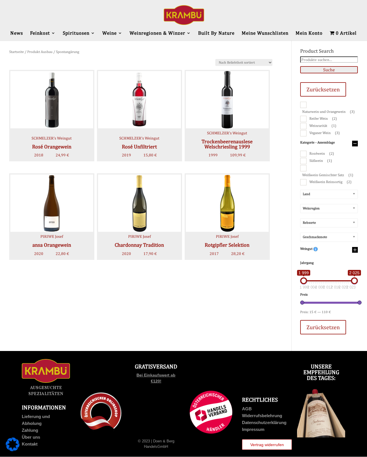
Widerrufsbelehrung (262, 415)
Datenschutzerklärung (264, 422)
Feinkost (40, 33)
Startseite (16, 52)
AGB (247, 408)
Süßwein (320, 160)
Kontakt (30, 444)
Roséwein (321, 153)
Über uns (31, 437)
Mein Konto (309, 33)
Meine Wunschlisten (265, 33)
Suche (329, 69)
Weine (109, 33)
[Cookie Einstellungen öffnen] (12, 450)
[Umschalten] (355, 144)
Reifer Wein (323, 118)
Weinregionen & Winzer (157, 33)
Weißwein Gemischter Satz (327, 175)
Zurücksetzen (323, 89)
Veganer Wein (324, 133)
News (16, 33)
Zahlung (30, 430)
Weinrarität (322, 125)
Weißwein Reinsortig (330, 182)
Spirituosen (76, 33)
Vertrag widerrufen (267, 444)
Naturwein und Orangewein (328, 111)
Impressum (253, 429)
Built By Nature (216, 33)
